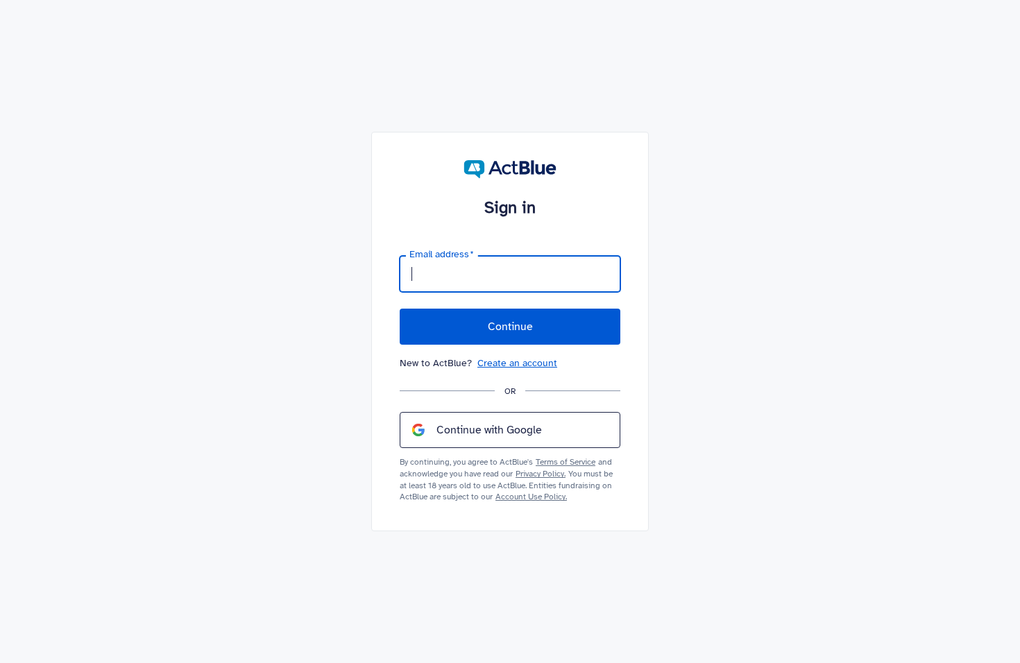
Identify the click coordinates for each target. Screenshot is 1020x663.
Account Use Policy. (531, 496)
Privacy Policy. (541, 474)
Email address (441, 254)
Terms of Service (565, 462)
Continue (510, 327)
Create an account (517, 363)
